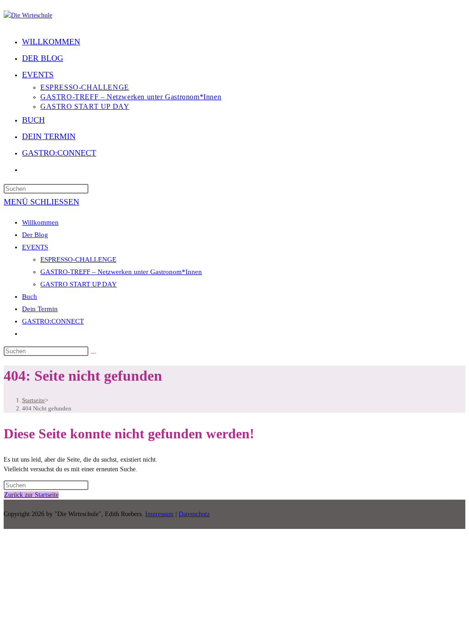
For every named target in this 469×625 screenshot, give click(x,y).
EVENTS (35, 247)
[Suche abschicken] (93, 353)
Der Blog (35, 234)
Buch (29, 296)
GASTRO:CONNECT (53, 321)
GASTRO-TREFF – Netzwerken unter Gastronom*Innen (121, 271)
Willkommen (40, 222)
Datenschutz (194, 514)
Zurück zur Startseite (31, 494)
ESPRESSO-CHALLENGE (78, 259)
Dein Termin (40, 308)
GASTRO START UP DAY (78, 284)
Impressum (159, 514)
